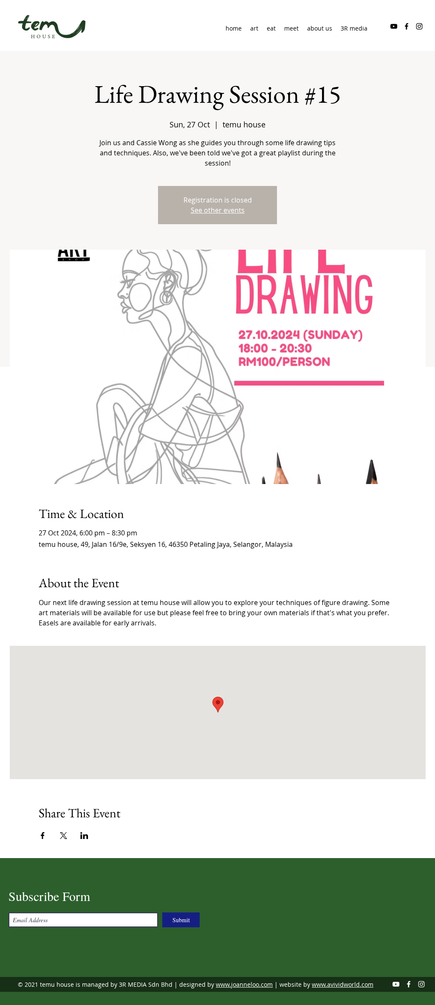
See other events (218, 210)
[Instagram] (419, 26)
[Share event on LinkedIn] (84, 835)
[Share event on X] (63, 835)
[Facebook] (406, 26)
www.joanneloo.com (244, 984)
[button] (319, 28)
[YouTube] (394, 26)
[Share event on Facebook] (43, 835)
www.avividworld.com (342, 984)
